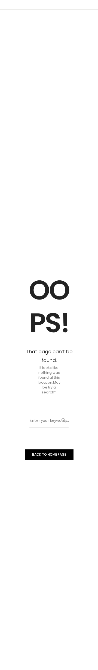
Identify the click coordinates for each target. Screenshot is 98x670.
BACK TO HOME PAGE (49, 454)
